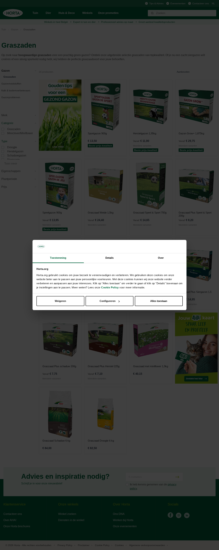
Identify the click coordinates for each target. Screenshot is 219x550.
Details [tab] (109, 257)
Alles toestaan (158, 301)
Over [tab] (161, 257)
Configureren (107, 301)
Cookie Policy (110, 287)
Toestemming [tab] (58, 257)
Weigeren (60, 301)
